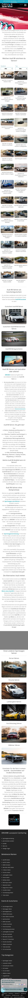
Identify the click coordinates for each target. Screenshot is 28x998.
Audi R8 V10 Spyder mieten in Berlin (7, 281)
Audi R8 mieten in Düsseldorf (20, 281)
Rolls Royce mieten (7, 882)
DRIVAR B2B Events (7, 914)
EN (20, 4)
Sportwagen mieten (7, 960)
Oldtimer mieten (6, 973)
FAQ (22, 995)
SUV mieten (5, 968)
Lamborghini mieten (7, 875)
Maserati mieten (7, 885)
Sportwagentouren (7, 911)
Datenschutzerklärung (19, 997)
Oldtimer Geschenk (7, 944)
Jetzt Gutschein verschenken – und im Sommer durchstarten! (14, 1)
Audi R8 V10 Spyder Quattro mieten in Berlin (7, 206)
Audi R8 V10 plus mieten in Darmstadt (21, 220)
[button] (2, 995)
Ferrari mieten (6, 877)
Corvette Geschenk (7, 924)
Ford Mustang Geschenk (8, 929)
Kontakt (4, 843)
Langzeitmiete (6, 976)
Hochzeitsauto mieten (8, 965)
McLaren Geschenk (7, 934)
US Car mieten (6, 970)
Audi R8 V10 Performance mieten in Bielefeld (7, 221)
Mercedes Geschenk (7, 936)
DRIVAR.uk (23, 993)
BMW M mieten (6, 865)
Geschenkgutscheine (8, 906)
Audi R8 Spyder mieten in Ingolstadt (20, 206)
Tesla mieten (6, 895)
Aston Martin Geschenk (8, 916)
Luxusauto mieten (7, 963)
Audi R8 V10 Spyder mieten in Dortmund (7, 144)
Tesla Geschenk (6, 947)
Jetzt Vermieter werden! (8, 841)
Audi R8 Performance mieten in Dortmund (7, 113)
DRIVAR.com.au (15, 995)
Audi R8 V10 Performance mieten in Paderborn (21, 175)
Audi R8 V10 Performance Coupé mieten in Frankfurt (7, 251)
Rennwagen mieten (7, 978)
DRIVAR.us (17, 993)
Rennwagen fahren (7, 909)
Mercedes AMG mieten (8, 867)
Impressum (6, 997)
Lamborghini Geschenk (8, 931)
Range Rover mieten (7, 887)
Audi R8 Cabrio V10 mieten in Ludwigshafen (21, 145)
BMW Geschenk (6, 921)
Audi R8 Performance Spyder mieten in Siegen (7, 173)
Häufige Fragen (6, 848)
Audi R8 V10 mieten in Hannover (7, 127)
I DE (22, 4)
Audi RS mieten (6, 862)
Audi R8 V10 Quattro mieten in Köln (7, 80)
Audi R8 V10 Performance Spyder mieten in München (7, 266)
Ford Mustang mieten (8, 892)
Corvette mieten (6, 890)
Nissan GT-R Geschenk (8, 939)
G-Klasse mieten (7, 870)
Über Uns (5, 846)
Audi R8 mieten (6, 860)
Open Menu (25, 5)
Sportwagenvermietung (8, 838)
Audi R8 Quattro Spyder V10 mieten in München (21, 235)
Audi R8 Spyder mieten (21, 158)
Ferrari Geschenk (7, 926)
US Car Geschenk (7, 949)
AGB (11, 997)
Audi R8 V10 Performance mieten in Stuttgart (7, 99)
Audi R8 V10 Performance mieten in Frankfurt (21, 83)
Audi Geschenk (6, 919)
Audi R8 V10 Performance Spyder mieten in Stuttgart (20, 130)
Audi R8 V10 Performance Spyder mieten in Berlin (20, 98)
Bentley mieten (6, 880)
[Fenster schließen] (25, 989)
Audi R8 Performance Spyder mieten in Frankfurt (20, 190)
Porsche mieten (6, 872)
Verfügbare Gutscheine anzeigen (12, 989)
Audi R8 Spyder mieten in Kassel (20, 265)
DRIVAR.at (10, 993)
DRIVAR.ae (8, 995)
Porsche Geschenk (7, 941)
